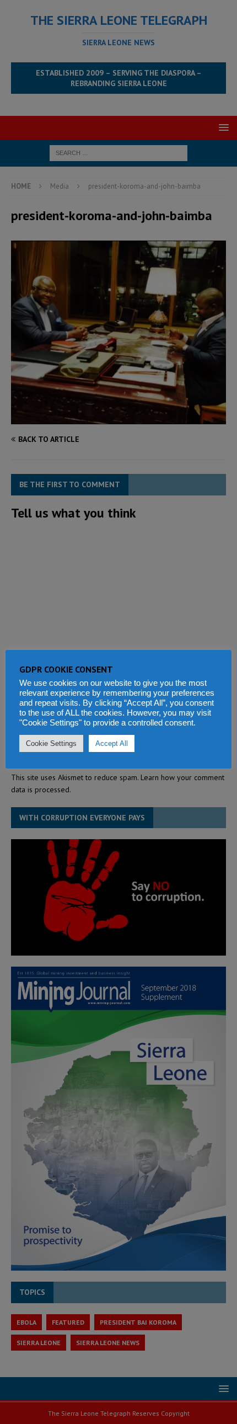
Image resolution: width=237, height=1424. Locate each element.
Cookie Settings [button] (51, 743)
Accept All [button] (111, 743)
